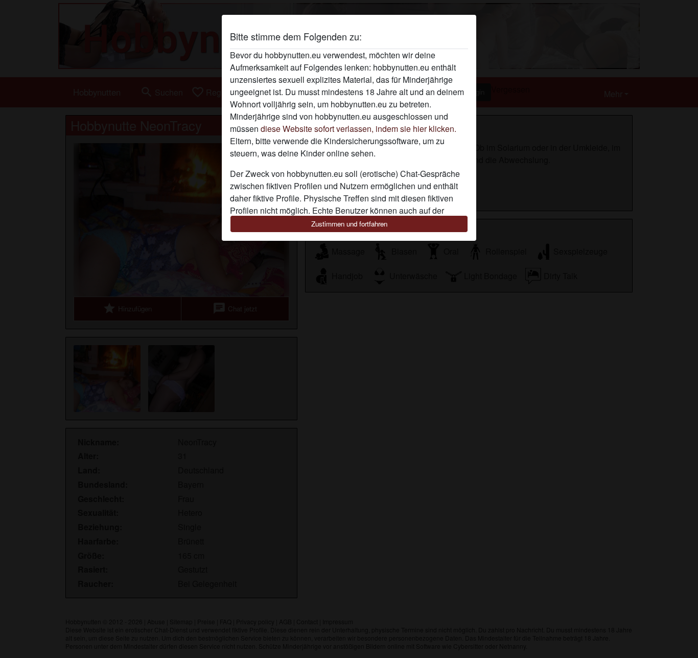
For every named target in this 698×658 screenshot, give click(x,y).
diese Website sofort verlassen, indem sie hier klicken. (358, 128)
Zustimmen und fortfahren (349, 224)
